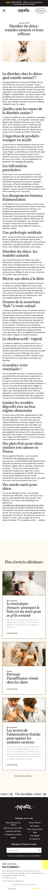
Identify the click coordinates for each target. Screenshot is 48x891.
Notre (35, 823)
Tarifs (13, 838)
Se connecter (34, 839)
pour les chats (13, 828)
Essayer (40, 10)
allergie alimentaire (24, 161)
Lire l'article (12, 633)
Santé (9, 671)
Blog (35, 832)
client (34, 826)
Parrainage (34, 836)
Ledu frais (13, 831)
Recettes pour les (13, 824)
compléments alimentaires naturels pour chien (23, 505)
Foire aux (35, 829)
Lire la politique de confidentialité (12, 881)
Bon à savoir (12, 600)
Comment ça (13, 835)
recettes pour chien (25, 458)
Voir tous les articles (23, 776)
